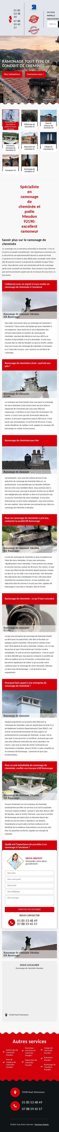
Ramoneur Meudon (48, 1059)
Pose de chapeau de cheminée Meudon (11, 1063)
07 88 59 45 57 (17, 24)
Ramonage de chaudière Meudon (50, 1067)
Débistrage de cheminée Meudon (12, 1052)
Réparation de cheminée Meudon (31, 1062)
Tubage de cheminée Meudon (48, 1050)
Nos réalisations (12, 74)
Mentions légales (42, 1125)
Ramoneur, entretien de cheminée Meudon (30, 1052)
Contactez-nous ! (35, 74)
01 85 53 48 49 (17, 14)
